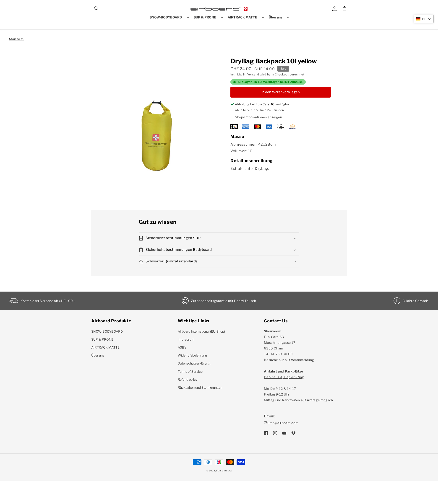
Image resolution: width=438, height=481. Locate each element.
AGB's (182, 347)
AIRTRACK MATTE (105, 347)
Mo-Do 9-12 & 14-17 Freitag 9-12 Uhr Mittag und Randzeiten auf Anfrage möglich (298, 388)
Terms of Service (190, 371)
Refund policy (187, 379)
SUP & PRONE (102, 339)
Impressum (186, 339)
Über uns (97, 355)
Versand (253, 74)
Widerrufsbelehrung (192, 355)
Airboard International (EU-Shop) (201, 331)
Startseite (16, 39)
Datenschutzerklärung (194, 363)
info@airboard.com (283, 423)
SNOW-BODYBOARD (107, 331)
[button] (96, 8)
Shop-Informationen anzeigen (258, 117)
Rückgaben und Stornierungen (200, 387)
